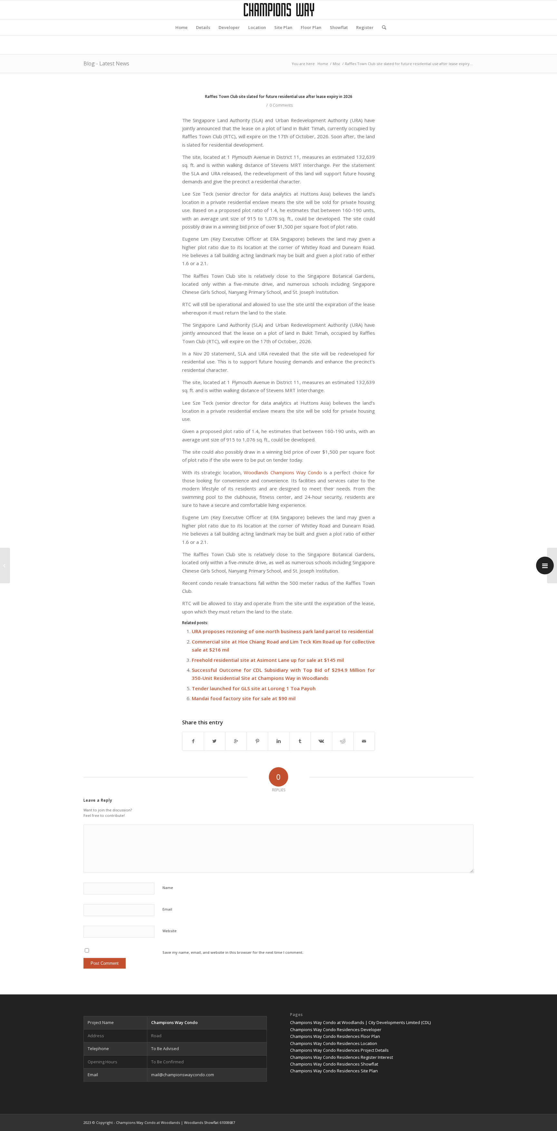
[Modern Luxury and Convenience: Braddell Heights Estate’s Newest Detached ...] (5, 565)
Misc (336, 63)
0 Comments (281, 105)
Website (169, 930)
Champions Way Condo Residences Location (333, 1043)
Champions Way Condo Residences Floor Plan (335, 1036)
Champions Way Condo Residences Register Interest (341, 1057)
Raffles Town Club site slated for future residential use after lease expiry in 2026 (278, 96)
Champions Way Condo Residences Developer (335, 1029)
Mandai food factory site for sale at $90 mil (244, 698)
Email (167, 909)
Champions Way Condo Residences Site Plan (334, 1071)
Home (323, 63)
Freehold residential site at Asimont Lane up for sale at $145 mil (268, 660)
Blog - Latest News (106, 63)
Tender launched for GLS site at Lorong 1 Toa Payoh (254, 688)
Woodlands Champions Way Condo (283, 472)
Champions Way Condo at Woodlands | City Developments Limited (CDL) (360, 1022)
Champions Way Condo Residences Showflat (334, 1064)
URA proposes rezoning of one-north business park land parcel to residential (282, 631)
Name (167, 887)
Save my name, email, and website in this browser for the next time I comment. (232, 952)
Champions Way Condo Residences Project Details (339, 1050)
